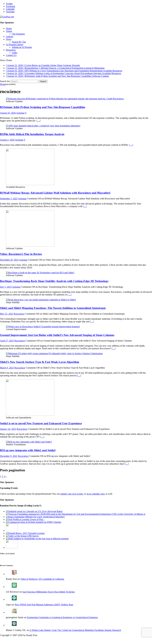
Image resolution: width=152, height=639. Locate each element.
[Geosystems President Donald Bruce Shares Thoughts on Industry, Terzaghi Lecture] (25, 533)
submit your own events (71, 494)
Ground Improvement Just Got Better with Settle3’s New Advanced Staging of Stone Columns (57, 335)
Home (9, 28)
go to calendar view (96, 494)
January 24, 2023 (8, 429)
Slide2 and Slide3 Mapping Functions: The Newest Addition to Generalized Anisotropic (53, 308)
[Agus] (14, 599)
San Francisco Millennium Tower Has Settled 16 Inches (48, 592)
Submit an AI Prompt (22, 47)
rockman (20, 113)
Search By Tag (19, 42)
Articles (9, 36)
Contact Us (11, 55)
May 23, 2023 (6, 314)
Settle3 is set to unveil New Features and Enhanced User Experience (41, 423)
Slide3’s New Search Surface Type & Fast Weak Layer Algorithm (39, 362)
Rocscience (19, 314)
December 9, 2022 (8, 456)
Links (14, 52)
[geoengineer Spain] (14, 612)
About (9, 31)
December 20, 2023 (9, 260)
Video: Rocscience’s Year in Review (21, 254)
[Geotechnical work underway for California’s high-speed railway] (37, 538)
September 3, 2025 (9, 198)
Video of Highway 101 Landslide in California (42, 579)
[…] (38, 120)
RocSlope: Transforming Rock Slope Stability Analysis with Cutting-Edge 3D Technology (54, 281)
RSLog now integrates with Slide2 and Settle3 (28, 450)
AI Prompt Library (14, 44)
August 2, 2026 (7, 140)
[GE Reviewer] (14, 586)
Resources (11, 50)
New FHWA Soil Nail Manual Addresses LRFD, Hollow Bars (44, 604)
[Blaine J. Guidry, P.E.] (14, 625)
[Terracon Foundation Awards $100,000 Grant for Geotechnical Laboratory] (79, 516)
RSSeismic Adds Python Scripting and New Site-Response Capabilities (42, 107)
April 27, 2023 (7, 340)
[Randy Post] (14, 574)
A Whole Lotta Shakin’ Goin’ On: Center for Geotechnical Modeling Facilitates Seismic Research (75, 630)
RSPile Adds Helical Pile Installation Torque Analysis (32, 134)
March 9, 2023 (7, 367)
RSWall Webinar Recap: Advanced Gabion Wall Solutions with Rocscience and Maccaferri (55, 192)
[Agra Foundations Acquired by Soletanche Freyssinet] (12, 547)
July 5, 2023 (6, 287)
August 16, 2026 (8, 113)
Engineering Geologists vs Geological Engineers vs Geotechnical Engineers (62, 617)
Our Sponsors (18, 34)
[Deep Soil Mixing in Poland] (33, 522)
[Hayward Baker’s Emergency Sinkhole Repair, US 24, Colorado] (34, 511)
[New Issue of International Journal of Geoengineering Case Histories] (25, 519)
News (8, 39)
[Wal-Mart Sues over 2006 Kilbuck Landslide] (12, 530)
